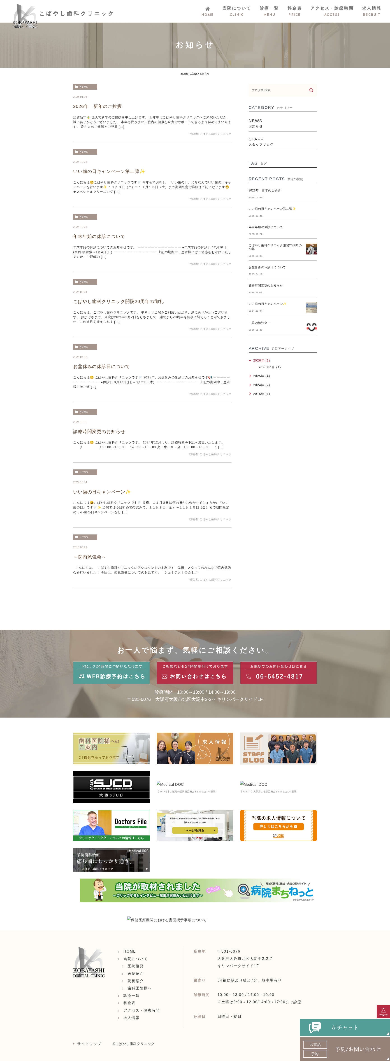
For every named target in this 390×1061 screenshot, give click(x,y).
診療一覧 (131, 996)
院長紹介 (136, 981)
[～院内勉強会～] (311, 326)
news (84, 86)
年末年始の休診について (99, 236)
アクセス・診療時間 (141, 1010)
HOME (184, 73)
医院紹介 (136, 973)
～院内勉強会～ (89, 556)
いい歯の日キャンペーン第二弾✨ (109, 171)
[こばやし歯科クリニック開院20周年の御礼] (311, 249)
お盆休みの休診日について (101, 366)
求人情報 (131, 1018)
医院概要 (136, 966)
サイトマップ (89, 1044)
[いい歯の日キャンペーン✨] (311, 307)
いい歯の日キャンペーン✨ (102, 491)
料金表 (129, 1003)
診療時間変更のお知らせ (99, 431)
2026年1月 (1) (270, 367)
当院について (135, 959)
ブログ (193, 73)
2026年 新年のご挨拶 (97, 106)
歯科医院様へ (140, 988)
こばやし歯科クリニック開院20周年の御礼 (118, 301)
